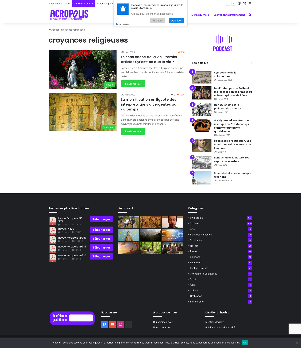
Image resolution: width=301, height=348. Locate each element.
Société (194, 223)
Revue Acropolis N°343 (72, 255)
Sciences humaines (201, 234)
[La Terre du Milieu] (150, 235)
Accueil (55, 29)
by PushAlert (124, 24)
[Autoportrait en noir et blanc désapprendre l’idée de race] (172, 222)
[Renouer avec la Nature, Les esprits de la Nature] (201, 162)
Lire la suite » (133, 83)
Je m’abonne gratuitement (229, 14)
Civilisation (196, 296)
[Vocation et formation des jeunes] (128, 235)
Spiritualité (196, 240)
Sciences (195, 257)
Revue (193, 251)
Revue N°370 (66, 229)
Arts (192, 229)
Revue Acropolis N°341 (72, 246)
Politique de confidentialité (220, 327)
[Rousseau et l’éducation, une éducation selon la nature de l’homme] (201, 145)
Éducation (195, 262)
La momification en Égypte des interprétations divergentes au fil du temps (150, 104)
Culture (194, 290)
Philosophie (196, 217)
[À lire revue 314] (172, 235)
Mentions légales (214, 322)
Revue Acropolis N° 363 (70, 220)
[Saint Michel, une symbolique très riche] (201, 177)
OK (245, 342)
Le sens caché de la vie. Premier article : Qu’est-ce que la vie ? (149, 59)
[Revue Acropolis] (69, 15)
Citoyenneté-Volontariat (203, 273)
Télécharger (101, 219)
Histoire (194, 245)
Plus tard (157, 20)
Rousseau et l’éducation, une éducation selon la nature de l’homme (232, 144)
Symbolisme (197, 301)
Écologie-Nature (199, 268)
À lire (193, 284)
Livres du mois (200, 14)
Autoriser (176, 20)
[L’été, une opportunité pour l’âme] (150, 248)
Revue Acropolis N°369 (72, 237)
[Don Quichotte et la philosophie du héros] (201, 109)
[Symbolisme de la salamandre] (201, 77)
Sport (193, 279)
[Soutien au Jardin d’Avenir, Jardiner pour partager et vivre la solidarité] (128, 222)
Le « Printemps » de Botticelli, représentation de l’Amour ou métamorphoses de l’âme (233, 91)
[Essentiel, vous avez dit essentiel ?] (128, 248)
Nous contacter (162, 327)
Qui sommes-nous (163, 322)
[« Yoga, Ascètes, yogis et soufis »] (150, 222)
